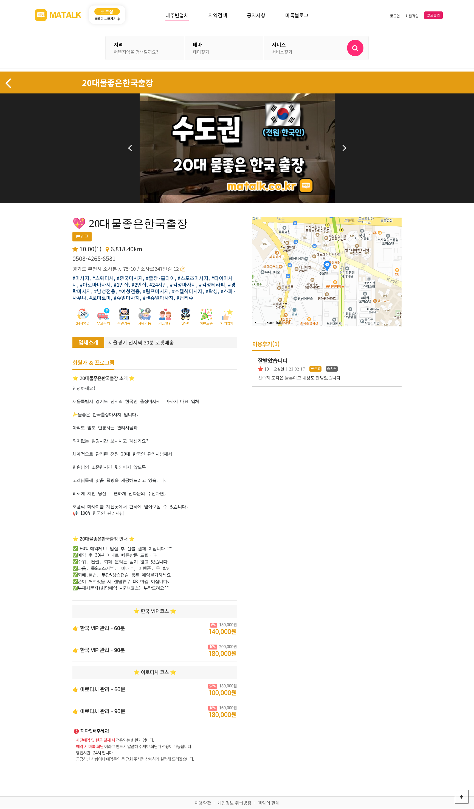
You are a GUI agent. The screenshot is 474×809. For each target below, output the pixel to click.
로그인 (395, 16)
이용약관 (203, 802)
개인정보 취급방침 (235, 802)
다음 (344, 148)
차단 (333, 369)
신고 (84, 236)
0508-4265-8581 (94, 258)
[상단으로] (462, 797)
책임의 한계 (269, 802)
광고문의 (433, 15)
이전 (130, 148)
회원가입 (412, 16)
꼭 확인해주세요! (94, 731)
